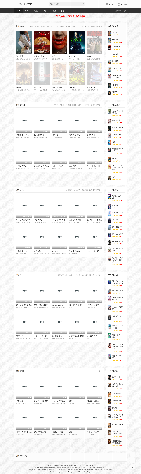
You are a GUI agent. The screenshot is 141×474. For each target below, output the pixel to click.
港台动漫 (92, 275)
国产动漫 (61, 275)
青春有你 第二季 (117, 212)
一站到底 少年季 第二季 (25, 251)
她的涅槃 (55, 135)
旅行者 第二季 (117, 227)
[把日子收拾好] (109, 401)
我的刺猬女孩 (117, 134)
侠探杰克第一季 (117, 127)
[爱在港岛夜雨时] (109, 394)
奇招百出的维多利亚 (77, 336)
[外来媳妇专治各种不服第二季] (109, 416)
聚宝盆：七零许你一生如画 (44, 401)
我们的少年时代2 (22, 135)
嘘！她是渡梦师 (117, 424)
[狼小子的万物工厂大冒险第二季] (109, 282)
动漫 (22, 275)
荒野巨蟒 (19, 401)
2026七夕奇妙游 (93, 251)
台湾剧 (68, 105)
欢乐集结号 (38, 251)
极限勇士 (115, 220)
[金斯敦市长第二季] (109, 317)
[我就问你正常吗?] (109, 196)
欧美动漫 (77, 275)
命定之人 (115, 177)
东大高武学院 (92, 336)
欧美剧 (87, 105)
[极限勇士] (109, 220)
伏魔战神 (19, 87)
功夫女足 (72, 87)
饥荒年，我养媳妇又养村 (61, 401)
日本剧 (74, 105)
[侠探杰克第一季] (109, 128)
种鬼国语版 (91, 87)
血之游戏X (56, 251)
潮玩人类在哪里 (117, 234)
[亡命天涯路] (109, 47)
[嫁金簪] (109, 408)
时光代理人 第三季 (94, 305)
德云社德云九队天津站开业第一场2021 (117, 260)
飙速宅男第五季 (117, 290)
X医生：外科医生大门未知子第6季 (117, 168)
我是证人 (115, 92)
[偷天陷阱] (109, 85)
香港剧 (62, 105)
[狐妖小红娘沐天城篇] (109, 335)
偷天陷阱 (115, 85)
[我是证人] (109, 93)
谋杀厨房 (19, 56)
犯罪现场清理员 (117, 120)
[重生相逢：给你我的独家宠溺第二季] (109, 345)
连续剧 (22, 105)
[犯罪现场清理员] (109, 121)
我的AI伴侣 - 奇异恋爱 (95, 220)
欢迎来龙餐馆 (39, 56)
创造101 (115, 205)
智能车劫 (72, 56)
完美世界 (19, 336)
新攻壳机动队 (57, 336)
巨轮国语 (115, 158)
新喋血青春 (91, 135)
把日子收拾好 (117, 400)
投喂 (53, 56)
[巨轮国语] (109, 159)
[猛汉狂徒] (109, 54)
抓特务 (89, 56)
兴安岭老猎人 (21, 166)
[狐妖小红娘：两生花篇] (109, 326)
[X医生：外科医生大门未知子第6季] (109, 166)
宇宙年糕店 (38, 220)
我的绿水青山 (39, 135)
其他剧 (93, 105)
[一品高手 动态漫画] (109, 307)
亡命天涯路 (116, 46)
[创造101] (109, 206)
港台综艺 (77, 190)
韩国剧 (80, 105)
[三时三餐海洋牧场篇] (109, 249)
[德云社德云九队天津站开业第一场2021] (109, 258)
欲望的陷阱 (73, 166)
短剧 (22, 371)
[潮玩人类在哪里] (109, 235)
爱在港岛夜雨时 (117, 393)
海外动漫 (85, 275)
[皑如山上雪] (109, 377)
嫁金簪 (114, 408)
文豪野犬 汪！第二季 (42, 336)
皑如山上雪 (116, 377)
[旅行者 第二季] (109, 227)
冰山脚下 (115, 61)
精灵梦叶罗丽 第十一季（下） (80, 305)
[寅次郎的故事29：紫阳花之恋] (109, 76)
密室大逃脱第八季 (23, 220)
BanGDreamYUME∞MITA (61, 305)
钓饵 (70, 401)
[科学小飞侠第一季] (109, 356)
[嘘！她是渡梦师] (109, 425)
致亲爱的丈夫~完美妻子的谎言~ (46, 166)
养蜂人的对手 (57, 87)
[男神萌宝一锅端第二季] (109, 298)
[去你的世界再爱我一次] (109, 111)
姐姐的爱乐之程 (117, 241)
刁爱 (113, 142)
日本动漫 (69, 275)
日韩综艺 (85, 190)
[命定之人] (109, 178)
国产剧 (56, 105)
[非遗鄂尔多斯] (109, 69)
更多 (99, 105)
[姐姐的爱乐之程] (109, 242)
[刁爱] (109, 142)
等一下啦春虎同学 (93, 166)
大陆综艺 (69, 190)
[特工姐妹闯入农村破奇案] (109, 385)
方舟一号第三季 (58, 166)
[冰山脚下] (109, 62)
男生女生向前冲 (75, 220)
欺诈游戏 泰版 (74, 135)
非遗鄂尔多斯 (117, 68)
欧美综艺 (92, 190)
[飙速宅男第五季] (109, 291)
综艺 (22, 190)
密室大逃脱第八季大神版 (61, 220)
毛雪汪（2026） (75, 251)
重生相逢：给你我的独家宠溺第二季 (117, 347)
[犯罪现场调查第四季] (109, 150)
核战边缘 (37, 87)
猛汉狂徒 (115, 54)
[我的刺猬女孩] (109, 135)
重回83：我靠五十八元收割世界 (99, 401)
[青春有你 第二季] (109, 213)
